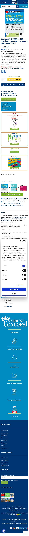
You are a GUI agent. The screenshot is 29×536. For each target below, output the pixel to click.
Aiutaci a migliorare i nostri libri (14, 383)
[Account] (27, 2)
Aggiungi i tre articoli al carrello (12, 194)
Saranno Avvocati (5, 465)
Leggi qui (16, 480)
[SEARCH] (17, 6)
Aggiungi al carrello (14, 79)
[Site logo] (14, 2)
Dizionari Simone (4, 448)
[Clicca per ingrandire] (7, 34)
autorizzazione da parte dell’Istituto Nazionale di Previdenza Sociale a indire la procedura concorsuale (13, 219)
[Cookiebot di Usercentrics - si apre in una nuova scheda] (20, 241)
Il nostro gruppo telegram (10, 95)
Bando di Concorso (8, 91)
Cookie (16, 521)
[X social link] (7, 174)
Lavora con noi (14, 416)
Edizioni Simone (4, 430)
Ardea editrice (4, 440)
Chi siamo (4, 519)
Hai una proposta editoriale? (14, 400)
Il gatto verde (4, 443)
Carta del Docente (15, 68)
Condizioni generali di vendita (14, 349)
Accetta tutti (14, 289)
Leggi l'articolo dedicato (9, 93)
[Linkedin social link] (10, 174)
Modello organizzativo (7, 523)
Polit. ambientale (16, 523)
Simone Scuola (4, 438)
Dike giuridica (4, 435)
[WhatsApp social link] (12, 174)
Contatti (8, 519)
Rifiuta (14, 293)
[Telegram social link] (14, 174)
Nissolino (3, 445)
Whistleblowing (23, 523)
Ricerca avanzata (24, 6)
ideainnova (17, 510)
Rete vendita (23, 519)
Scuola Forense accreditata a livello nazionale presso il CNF (14, 513)
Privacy (12, 521)
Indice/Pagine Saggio (8, 99)
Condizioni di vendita (15, 519)
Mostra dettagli (20, 285)
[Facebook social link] (5, 174)
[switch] (24, 270)
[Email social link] (9, 174)
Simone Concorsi (15, 332)
